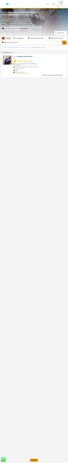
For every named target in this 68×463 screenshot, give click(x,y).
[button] (7, 4)
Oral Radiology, (32, 64)
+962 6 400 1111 (24, 28)
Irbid (29, 48)
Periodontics (18, 65)
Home (47, 4)
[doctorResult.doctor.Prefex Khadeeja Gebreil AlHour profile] (7, 60)
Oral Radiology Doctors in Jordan (17, 48)
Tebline (54, 4)
